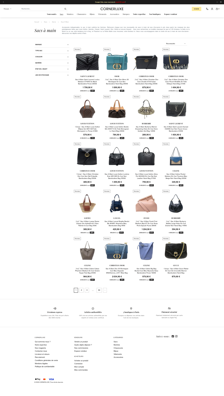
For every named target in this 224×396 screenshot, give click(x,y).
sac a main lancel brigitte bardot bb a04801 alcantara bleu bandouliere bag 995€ (117, 223)
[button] (217, 9)
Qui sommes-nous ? (43, 342)
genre (54, 22)
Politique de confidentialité (44, 367)
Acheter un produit (81, 361)
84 (99, 290)
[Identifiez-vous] (212, 9)
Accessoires (118, 357)
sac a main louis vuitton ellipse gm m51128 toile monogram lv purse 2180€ (87, 129)
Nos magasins (40, 348)
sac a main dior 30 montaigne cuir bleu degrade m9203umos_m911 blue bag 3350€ (117, 272)
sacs (45, 22)
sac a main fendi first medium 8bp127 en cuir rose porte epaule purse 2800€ (146, 223)
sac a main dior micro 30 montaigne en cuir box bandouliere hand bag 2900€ (117, 82)
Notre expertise (41, 345)
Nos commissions (81, 348)
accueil (36, 22)
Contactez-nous (41, 351)
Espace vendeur (80, 351)
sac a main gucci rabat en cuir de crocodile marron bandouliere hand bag (176, 271)
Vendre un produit (81, 342)
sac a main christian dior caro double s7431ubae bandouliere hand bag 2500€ (146, 82)
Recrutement (40, 357)
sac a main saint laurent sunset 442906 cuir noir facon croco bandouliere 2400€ (176, 129)
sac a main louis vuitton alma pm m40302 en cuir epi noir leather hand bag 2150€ (146, 176)
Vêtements (118, 354)
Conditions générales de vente (46, 360)
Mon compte (79, 367)
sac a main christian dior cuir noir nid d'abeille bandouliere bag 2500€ (87, 176)
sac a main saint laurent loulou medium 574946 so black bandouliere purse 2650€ (87, 82)
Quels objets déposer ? (83, 345)
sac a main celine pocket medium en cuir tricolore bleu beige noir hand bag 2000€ (176, 176)
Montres (117, 345)
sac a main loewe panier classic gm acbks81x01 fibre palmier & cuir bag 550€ (87, 223)
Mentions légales (41, 363)
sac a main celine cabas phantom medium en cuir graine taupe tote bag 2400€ (87, 271)
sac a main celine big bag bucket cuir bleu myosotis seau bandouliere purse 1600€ (146, 271)
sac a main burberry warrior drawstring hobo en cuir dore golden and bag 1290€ (146, 129)
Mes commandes (81, 370)
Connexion (78, 364)
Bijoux (116, 351)
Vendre (196, 9)
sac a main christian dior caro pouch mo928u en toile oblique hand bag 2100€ (176, 82)
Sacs (116, 342)
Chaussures (118, 348)
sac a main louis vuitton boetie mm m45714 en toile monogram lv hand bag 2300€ (117, 129)
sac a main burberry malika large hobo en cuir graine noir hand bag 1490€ (176, 223)
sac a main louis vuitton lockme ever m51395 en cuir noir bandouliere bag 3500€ (117, 176)
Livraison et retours (42, 354)
